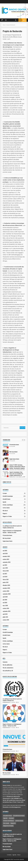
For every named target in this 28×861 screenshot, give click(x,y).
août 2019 (5, 614)
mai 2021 (5, 574)
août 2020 (5, 597)
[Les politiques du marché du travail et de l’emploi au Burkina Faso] (14, 688)
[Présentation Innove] (14, 738)
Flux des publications (7, 665)
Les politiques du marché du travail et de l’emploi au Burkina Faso (5, 474)
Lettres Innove (6, 508)
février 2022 (6, 571)
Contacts (9, 855)
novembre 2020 (6, 588)
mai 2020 (5, 602)
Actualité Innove (6, 499)
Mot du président (5, 445)
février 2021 (6, 579)
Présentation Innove (7, 535)
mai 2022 (5, 565)
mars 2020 (5, 605)
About (18, 855)
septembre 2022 (6, 562)
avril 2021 (5, 576)
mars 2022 (5, 568)
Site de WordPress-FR (8, 670)
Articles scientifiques (8, 505)
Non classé (5, 510)
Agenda (4, 502)
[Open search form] (15, 20)
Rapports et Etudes (7, 516)
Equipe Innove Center (5, 453)
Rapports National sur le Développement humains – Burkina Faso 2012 (12, 725)
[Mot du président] (14, 762)
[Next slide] (24, 440)
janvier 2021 (5, 582)
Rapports (5, 513)
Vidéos (24, 20)
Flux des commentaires (8, 668)
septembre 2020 (6, 594)
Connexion (5, 662)
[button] (2, 20)
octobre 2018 (6, 620)
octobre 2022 (6, 559)
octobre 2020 (6, 591)
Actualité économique (8, 496)
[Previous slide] (22, 440)
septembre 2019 (6, 611)
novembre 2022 (6, 556)
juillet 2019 (5, 617)
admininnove (6, 702)
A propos (5, 493)
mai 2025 (5, 550)
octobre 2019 (6, 608)
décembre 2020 (6, 585)
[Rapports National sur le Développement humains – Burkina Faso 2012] (14, 713)
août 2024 (5, 553)
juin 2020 (5, 600)
